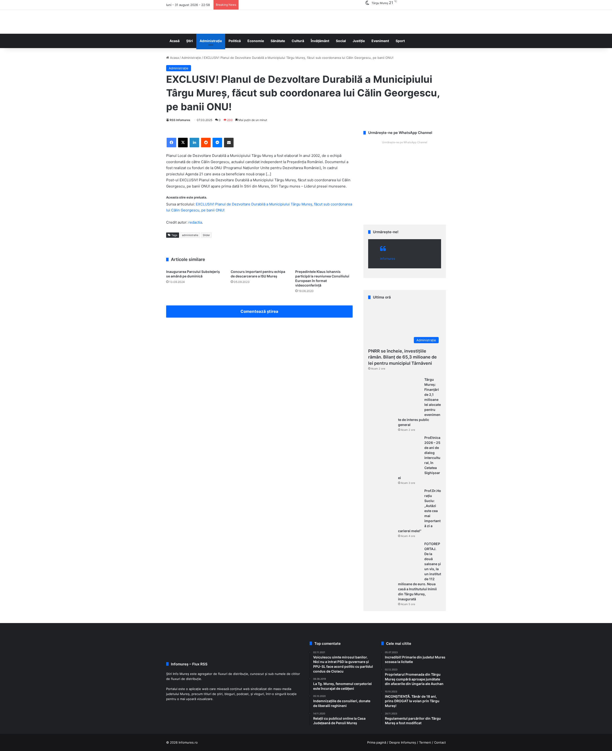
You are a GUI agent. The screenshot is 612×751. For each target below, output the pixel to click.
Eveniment (380, 41)
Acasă (174, 41)
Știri (189, 41)
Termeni (425, 742)
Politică (235, 41)
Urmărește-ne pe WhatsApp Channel (404, 142)
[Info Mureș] (173, 22)
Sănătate (278, 41)
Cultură (298, 41)
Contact (440, 742)
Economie (255, 41)
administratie (190, 235)
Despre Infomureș (402, 742)
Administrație (211, 41)
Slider (206, 235)
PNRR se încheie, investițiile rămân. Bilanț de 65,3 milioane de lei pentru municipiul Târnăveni (402, 356)
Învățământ (320, 41)
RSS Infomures (180, 120)
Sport (400, 41)
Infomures (387, 258)
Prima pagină (376, 742)
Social (341, 41)
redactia (195, 222)
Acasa (174, 58)
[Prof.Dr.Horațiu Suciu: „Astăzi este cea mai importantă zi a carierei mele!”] (394, 506)
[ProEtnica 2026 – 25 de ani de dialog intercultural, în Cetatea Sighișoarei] (394, 453)
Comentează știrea (259, 311)
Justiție (359, 41)
